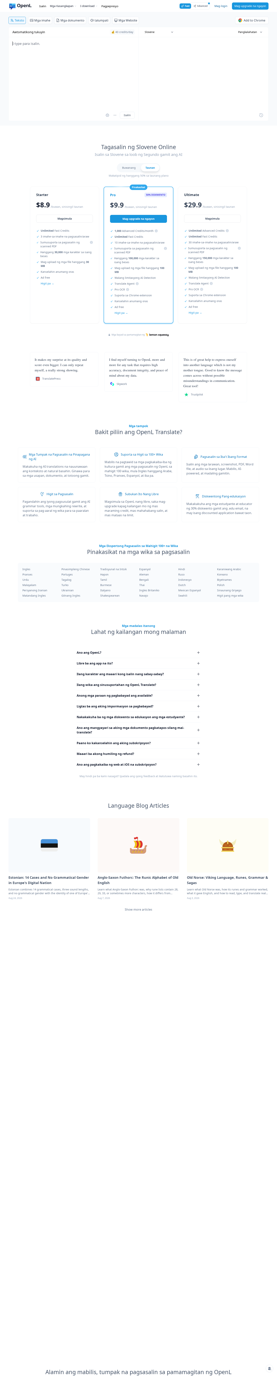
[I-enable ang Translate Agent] (107, 115)
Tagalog (66, 580)
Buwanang (129, 167)
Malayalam (29, 585)
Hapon (104, 574)
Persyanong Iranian (34, 590)
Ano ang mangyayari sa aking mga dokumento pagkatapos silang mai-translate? (130, 730)
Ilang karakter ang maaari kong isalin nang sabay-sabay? (120, 674)
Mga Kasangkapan (61, 6)
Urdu (25, 580)
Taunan (150, 167)
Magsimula (64, 218)
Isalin (42, 6)
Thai (142, 585)
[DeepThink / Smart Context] (115, 115)
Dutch (182, 585)
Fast (187, 6)
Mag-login (220, 6)
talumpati (101, 20)
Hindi (181, 569)
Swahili (182, 595)
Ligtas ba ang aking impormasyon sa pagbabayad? (115, 706)
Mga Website (128, 20)
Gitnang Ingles (70, 595)
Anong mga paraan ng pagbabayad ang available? (115, 695)
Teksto (19, 20)
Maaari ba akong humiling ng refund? (105, 754)
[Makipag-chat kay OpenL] (269, 1368)
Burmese (106, 585)
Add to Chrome (254, 20)
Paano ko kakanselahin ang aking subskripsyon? (114, 743)
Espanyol (145, 569)
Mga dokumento (72, 20)
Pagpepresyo (109, 6)
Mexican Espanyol (189, 590)
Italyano (105, 590)
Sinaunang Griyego (229, 590)
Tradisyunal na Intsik (113, 569)
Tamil (103, 580)
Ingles (26, 569)
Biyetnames (224, 580)
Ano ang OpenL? (89, 652)
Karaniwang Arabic (229, 569)
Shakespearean (110, 595)
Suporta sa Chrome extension (133, 295)
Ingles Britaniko (149, 590)
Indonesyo (184, 580)
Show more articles (138, 909)
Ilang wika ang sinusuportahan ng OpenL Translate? (116, 685)
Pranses (27, 574)
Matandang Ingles (34, 595)
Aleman (144, 574)
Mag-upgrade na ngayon (250, 6)
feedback (149, 776)
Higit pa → (47, 283)
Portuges (67, 574)
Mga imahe (42, 20)
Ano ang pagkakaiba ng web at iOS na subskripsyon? (117, 764)
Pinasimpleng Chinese (75, 569)
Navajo (143, 595)
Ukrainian (67, 590)
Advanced (202, 6)
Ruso (181, 574)
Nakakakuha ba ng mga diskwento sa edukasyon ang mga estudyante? (131, 717)
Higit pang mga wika (230, 595)
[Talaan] (261, 115)
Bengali (144, 580)
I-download (87, 6)
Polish (221, 585)
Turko (64, 585)
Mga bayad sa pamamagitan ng (128, 334)
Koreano (222, 574)
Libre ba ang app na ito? (95, 663)
